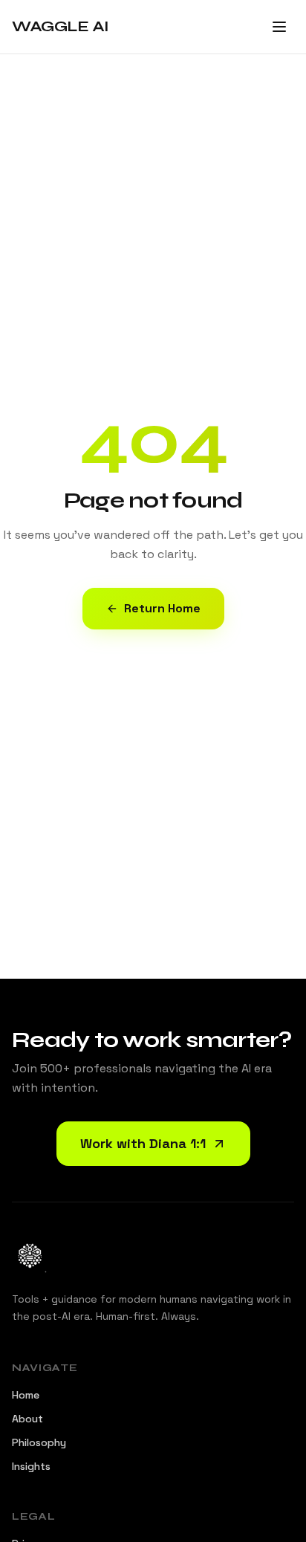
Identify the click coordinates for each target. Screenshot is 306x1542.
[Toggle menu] (279, 27)
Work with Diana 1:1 (143, 1143)
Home (25, 1395)
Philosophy (39, 1442)
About (27, 1418)
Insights (31, 1466)
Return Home (162, 608)
